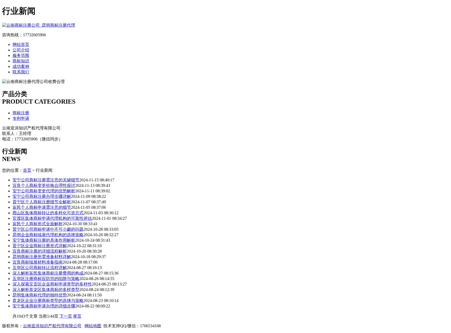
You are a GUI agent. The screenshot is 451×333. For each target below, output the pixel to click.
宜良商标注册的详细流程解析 (40, 251)
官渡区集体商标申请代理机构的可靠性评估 (52, 218)
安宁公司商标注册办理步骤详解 (42, 196)
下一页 (66, 316)
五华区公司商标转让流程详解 (40, 267)
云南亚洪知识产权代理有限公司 (52, 326)
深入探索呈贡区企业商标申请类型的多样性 (52, 284)
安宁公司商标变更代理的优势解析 (44, 191)
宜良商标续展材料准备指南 (38, 262)
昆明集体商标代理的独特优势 (40, 295)
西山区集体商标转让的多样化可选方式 (48, 213)
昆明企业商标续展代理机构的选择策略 (48, 235)
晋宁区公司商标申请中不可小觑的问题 (48, 229)
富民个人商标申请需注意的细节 (42, 207)
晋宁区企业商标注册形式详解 (40, 245)
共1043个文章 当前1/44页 (36, 316)
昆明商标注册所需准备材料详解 (42, 256)
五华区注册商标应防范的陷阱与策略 (46, 278)
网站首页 (21, 44)
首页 (27, 170)
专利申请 (21, 118)
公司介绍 (21, 50)
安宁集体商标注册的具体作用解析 (44, 240)
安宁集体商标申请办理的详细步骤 (44, 306)
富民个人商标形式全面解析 (38, 224)
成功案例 (21, 66)
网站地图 (93, 326)
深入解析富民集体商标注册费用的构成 (48, 273)
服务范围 (21, 55)
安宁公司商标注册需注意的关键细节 (46, 180)
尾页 (77, 316)
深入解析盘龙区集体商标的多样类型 (46, 289)
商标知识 (21, 61)
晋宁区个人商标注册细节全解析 (42, 202)
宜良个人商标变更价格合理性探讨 (44, 185)
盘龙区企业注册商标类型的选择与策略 (48, 300)
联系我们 (21, 72)
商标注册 (21, 113)
